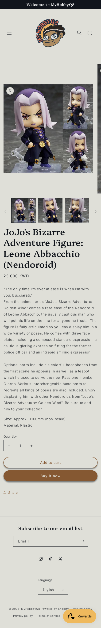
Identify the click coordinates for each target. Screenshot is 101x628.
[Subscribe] (83, 541)
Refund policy (82, 608)
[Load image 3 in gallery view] (77, 210)
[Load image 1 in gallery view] (24, 210)
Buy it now (50, 476)
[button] (9, 33)
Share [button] (13, 492)
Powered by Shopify (55, 608)
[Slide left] (5, 211)
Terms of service (48, 615)
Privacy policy (23, 615)
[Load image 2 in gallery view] (50, 210)
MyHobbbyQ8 (30, 608)
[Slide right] (96, 211)
